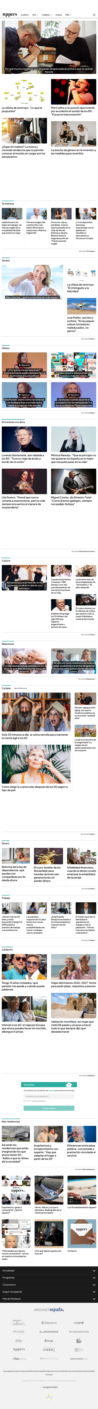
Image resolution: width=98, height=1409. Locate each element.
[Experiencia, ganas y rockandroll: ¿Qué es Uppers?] (16, 1190)
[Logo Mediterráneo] (79, 1359)
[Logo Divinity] (19, 1332)
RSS (93, 1371)
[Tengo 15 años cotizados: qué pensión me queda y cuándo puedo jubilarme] (24, 967)
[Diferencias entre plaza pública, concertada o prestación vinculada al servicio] (81, 1134)
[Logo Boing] (18, 1341)
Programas (8, 1277)
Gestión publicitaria (84, 1371)
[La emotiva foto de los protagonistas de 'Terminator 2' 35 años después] (86, 571)
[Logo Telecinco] (49, 1323)
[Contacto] (82, 1233)
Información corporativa (20, 1371)
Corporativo (9, 1284)
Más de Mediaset (12, 1298)
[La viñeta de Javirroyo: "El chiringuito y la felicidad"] (81, 273)
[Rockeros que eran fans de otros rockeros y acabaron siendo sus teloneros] (24, 577)
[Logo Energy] (49, 1341)
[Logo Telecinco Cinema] (49, 1349)
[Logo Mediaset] (49, 1311)
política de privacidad (38, 1101)
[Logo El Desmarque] (49, 1332)
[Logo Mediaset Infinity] (19, 1323)
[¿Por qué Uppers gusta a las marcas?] (49, 1233)
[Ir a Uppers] (10, 15)
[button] (24, 365)
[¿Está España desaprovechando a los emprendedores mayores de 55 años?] (61, 908)
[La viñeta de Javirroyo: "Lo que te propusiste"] (24, 92)
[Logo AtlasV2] (18, 1358)
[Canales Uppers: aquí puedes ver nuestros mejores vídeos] (73, 365)
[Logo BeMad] (79, 1341)
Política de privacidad (36, 1371)
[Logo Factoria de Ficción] (79, 1332)
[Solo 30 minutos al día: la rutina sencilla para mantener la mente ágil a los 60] (36, 712)
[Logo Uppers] (18, 1349)
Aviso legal (7, 1371)
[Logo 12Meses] (79, 1349)
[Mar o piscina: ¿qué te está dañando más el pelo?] (32, 282)
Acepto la (35, 1101)
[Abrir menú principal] (94, 14)
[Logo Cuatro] (79, 1323)
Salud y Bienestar (20, 688)
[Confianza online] (49, 1399)
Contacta (49, 1375)
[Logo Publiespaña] (49, 1358)
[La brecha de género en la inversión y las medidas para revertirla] (73, 134)
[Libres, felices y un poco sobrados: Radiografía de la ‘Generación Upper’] (49, 1190)
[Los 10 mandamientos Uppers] (82, 1190)
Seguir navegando (12, 1291)
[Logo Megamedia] (50, 1387)
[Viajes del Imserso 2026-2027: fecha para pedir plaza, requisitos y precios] (73, 967)
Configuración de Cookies (53, 1371)
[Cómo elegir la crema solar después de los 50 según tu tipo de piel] (36, 764)
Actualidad (8, 1270)
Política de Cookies (70, 1371)
